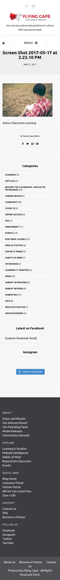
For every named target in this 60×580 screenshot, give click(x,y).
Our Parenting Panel (15, 426)
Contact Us (9, 508)
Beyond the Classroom (16, 461)
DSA (7, 221)
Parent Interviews (16, 282)
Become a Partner (14, 517)
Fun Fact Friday (14, 251)
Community (11, 202)
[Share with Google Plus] (32, 143)
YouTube (8, 542)
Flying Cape (31, 570)
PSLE (7, 301)
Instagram (8, 534)
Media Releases (12, 431)
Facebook (8, 530)
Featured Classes (15, 239)
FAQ (5, 512)
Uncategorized (14, 313)
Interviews (11, 264)
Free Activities (14, 245)
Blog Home (9, 478)
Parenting (11, 295)
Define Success (13, 214)
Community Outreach (16, 435)
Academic (10, 175)
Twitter (7, 538)
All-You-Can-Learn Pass (16, 491)
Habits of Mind (13, 258)
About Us (9, 562)
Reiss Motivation (15, 307)
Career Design (13, 196)
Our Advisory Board (14, 422)
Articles (10, 181)
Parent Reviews (14, 288)
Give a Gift (9, 495)
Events (9, 233)
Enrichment (12, 227)
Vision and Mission (14, 418)
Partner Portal (11, 487)
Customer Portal (12, 482)
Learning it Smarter (14, 448)
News (8, 276)
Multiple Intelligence (15, 452)
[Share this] (23, 143)
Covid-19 (10, 208)
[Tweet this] (27, 143)
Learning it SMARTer (17, 270)
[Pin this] (37, 143)
